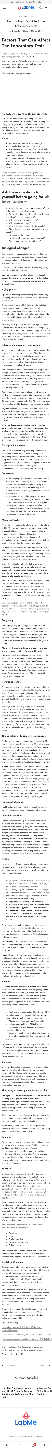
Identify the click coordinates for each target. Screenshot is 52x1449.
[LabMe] (26, 7)
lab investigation (35, 1346)
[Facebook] (11, 1354)
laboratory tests (21, 1349)
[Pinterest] (16, 1354)
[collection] (20, 1445)
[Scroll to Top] (47, 1435)
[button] (46, 8)
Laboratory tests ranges (38, 1349)
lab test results (8, 1349)
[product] (6, 1445)
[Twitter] (21, 1354)
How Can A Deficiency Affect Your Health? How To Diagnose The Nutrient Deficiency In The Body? (17, 1392)
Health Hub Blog (26, 17)
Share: (5, 1354)
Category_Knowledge (18, 1346)
